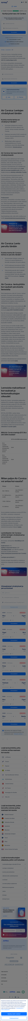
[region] (14, 1010)
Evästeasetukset (14, 1018)
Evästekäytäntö (19, 1008)
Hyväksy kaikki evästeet (14, 1014)
